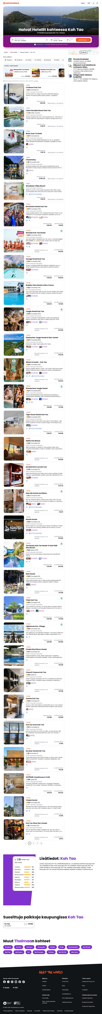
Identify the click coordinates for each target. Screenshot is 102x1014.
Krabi (61, 947)
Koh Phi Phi (62, 952)
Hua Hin (18, 947)
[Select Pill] (93, 3)
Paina (83, 985)
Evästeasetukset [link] (69, 1010)
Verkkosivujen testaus (49, 1010)
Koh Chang (86, 947)
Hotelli (28, 85)
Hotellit (44, 985)
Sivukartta (59, 1010)
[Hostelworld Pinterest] (19, 982)
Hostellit (44, 981)
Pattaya (51, 952)
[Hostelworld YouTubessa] (16, 982)
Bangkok (8, 947)
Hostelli (28, 204)
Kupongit (29, 1010)
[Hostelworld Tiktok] (23, 982)
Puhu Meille (45, 998)
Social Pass (65, 981)
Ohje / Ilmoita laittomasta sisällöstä (48, 1002)
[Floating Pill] (25, 843)
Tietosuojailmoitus (8, 1010)
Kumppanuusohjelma (87, 1002)
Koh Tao (7, 952)
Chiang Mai (41, 947)
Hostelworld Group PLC (88, 981)
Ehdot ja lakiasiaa (20, 1010)
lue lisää (36, 81)
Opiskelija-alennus (67, 1002)
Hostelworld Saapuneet (88, 1006)
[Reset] (47, 40)
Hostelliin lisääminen (87, 998)
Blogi (63, 985)
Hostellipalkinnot (66, 994)
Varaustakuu (65, 989)
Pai (28, 952)
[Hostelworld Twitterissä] (8, 982)
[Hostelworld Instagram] (12, 982)
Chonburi (29, 947)
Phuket (52, 947)
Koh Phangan (39, 952)
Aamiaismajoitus (46, 989)
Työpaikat (84, 989)
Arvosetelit (37, 1010)
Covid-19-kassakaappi (36, 194)
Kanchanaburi (73, 947)
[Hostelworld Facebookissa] (4, 982)
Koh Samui (18, 952)
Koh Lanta (74, 952)
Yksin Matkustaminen (67, 998)
